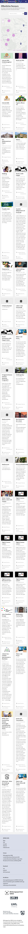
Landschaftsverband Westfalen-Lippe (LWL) (12, 859)
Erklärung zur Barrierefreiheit (9, 885)
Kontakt (5, 844)
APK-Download (6, 872)
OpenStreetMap (19, 50)
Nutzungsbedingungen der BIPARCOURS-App (13, 880)
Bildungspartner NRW (8, 855)
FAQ (4, 842)
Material (5, 845)
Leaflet (14, 50)
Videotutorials (6, 847)
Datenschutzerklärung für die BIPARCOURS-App (13, 881)
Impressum (5, 883)
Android (5, 870)
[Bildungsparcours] (11, 1)
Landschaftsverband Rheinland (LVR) (11, 857)
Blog (4, 840)
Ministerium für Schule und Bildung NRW (12, 860)
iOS (4, 868)
